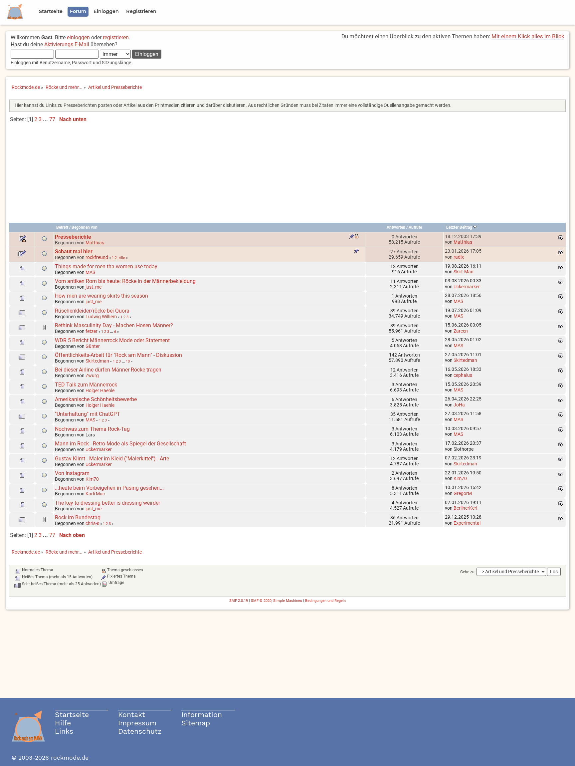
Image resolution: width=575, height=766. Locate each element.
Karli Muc (95, 493)
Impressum (137, 723)
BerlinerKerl (465, 508)
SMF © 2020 (261, 601)
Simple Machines (287, 601)
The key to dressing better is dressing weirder (107, 503)
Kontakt (131, 714)
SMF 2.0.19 (238, 601)
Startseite (72, 714)
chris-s (92, 523)
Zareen (461, 331)
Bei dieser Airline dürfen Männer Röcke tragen (108, 370)
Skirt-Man (464, 271)
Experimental (467, 523)
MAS (90, 272)
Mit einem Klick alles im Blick (527, 36)
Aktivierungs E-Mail (66, 44)
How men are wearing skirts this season (101, 296)
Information (201, 714)
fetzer (91, 331)
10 (128, 361)
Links (64, 731)
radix (459, 257)
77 (52, 119)
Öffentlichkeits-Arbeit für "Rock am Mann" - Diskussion (118, 355)
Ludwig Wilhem (101, 316)
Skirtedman (97, 361)
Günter (93, 346)
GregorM (463, 493)
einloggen (78, 37)
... (46, 119)
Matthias (95, 242)
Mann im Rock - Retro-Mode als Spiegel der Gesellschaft (120, 443)
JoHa (459, 404)
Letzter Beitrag (459, 227)
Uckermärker (467, 286)
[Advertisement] (287, 175)
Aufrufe (415, 227)
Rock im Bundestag (77, 517)
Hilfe (63, 723)
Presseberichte (73, 237)
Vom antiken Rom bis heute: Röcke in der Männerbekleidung (125, 281)
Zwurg (92, 375)
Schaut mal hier (74, 251)
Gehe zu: (468, 572)
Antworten (396, 227)
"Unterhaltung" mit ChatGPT (87, 414)
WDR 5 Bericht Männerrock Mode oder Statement (112, 340)
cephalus (463, 375)
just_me (93, 287)
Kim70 (92, 479)
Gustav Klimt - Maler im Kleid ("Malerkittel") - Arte (112, 458)
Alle (122, 257)
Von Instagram (72, 473)
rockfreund (97, 257)
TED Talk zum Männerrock (86, 385)
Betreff (62, 227)
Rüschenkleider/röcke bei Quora (92, 311)
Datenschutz (139, 731)
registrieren (116, 37)
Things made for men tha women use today (106, 266)
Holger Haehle (100, 390)
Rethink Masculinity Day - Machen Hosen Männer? (114, 325)
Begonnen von (84, 227)
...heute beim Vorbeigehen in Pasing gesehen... (109, 488)
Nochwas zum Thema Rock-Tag (92, 429)
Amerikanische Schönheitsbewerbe (96, 399)
